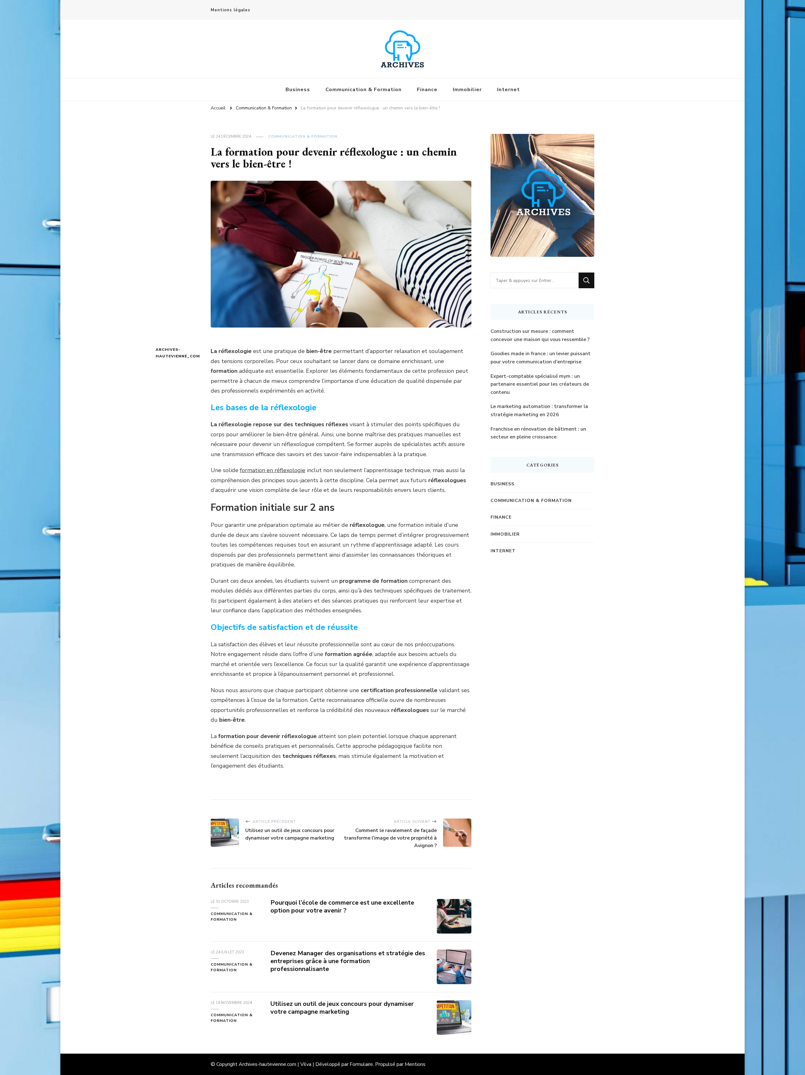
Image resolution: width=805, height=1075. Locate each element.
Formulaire (361, 1064)
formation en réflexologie (272, 470)
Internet (508, 89)
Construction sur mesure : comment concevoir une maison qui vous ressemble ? (540, 335)
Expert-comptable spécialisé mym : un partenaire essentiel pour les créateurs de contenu (540, 384)
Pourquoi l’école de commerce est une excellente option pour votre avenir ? (342, 906)
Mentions (415, 1064)
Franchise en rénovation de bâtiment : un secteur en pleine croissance (538, 433)
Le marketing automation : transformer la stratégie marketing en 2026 (539, 410)
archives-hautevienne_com (167, 353)
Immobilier (467, 89)
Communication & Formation (363, 89)
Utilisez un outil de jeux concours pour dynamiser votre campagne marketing (342, 1008)
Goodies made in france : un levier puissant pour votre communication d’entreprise (541, 357)
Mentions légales (230, 10)
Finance (427, 89)
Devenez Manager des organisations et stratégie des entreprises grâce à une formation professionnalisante (347, 961)
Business (298, 89)
